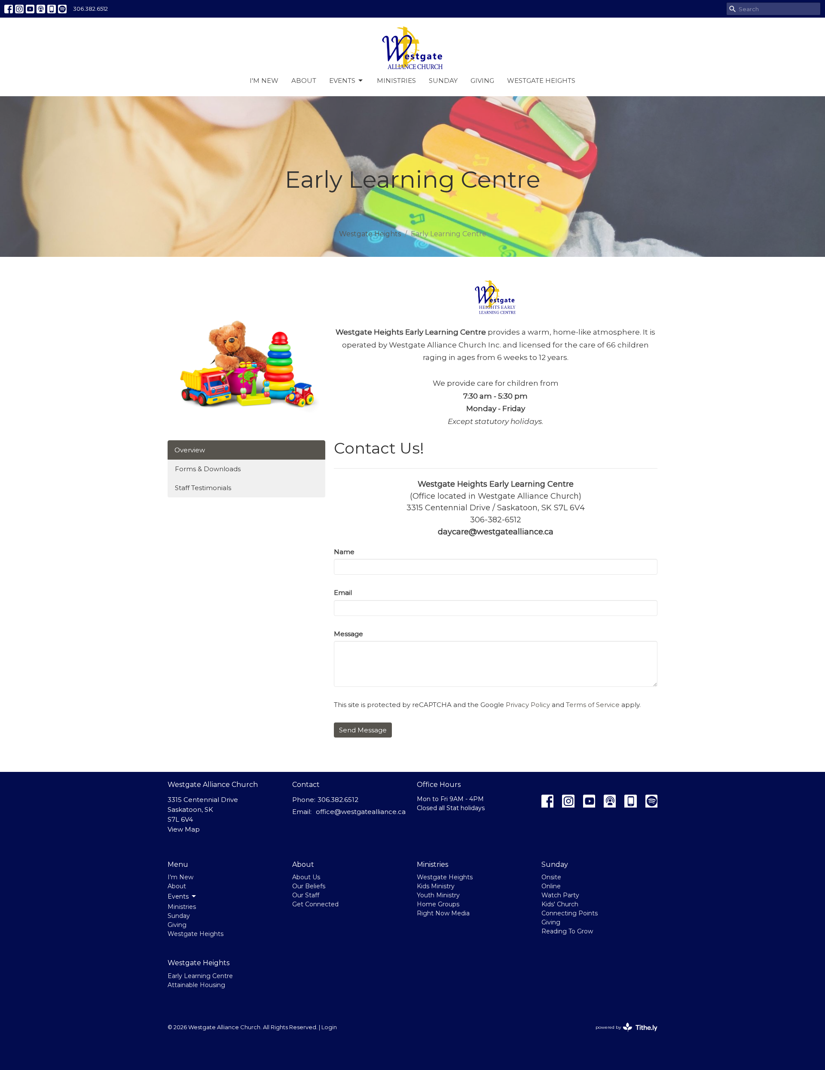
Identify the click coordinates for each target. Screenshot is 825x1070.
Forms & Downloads (208, 469)
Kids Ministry (436, 886)
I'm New (264, 80)
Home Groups (438, 904)
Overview (189, 450)
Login (329, 1027)
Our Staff (305, 895)
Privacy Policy (528, 705)
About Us (306, 877)
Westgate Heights (541, 80)
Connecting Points (569, 913)
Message (348, 634)
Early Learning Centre (200, 976)
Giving (482, 80)
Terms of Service (593, 705)
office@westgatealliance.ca (361, 812)
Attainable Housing (196, 985)
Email (343, 592)
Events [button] (178, 896)
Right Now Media (443, 913)
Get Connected (315, 904)
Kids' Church (559, 904)
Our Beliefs (308, 886)
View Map (184, 829)
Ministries (396, 80)
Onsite (551, 877)
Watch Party (560, 895)
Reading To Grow (567, 931)
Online (551, 886)
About (303, 80)
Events (342, 80)
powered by (622, 1034)
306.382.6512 (90, 8)
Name (344, 552)
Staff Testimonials (203, 488)
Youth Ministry (438, 895)
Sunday (443, 80)
